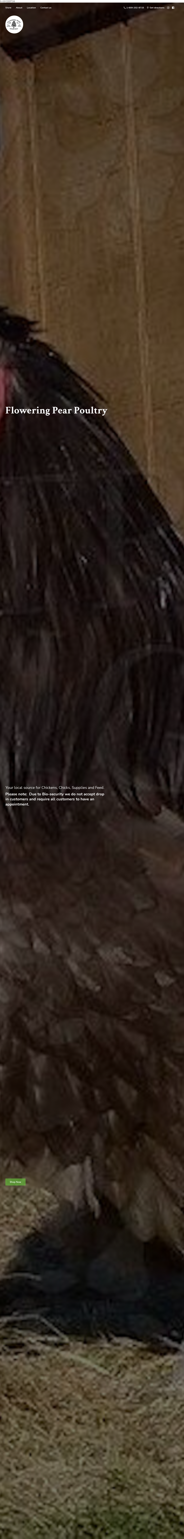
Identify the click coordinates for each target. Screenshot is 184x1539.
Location (31, 7)
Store (8, 7)
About (19, 7)
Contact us (45, 7)
